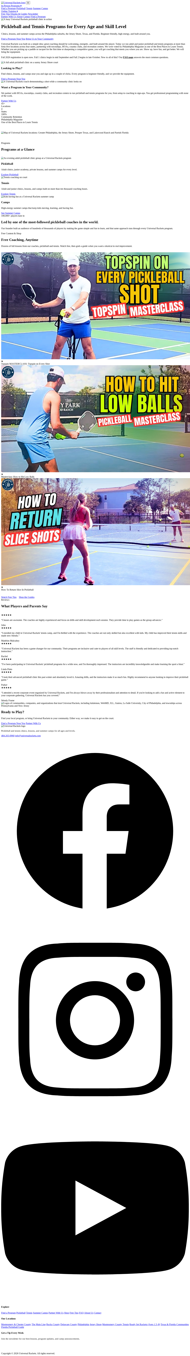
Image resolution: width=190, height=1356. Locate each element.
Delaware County (68, 1324)
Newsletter (33, 14)
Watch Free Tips (8, 597)
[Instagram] (95, 1112)
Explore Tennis (8, 194)
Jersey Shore (96, 1324)
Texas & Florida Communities (175, 1324)
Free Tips (5, 14)
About (20, 16)
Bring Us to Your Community (40, 39)
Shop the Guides (26, 597)
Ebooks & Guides (19, 14)
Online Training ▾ (9, 11)
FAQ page (128, 57)
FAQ (81, 1313)
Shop (66, 1313)
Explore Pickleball (9, 174)
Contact (26, 16)
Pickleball (21, 8)
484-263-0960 (8, 735)
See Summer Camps (10, 213)
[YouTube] (95, 1301)
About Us (88, 1313)
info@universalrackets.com (28, 735)
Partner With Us (8, 16)
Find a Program (8, 8)
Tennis (29, 8)
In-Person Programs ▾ (11, 5)
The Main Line (39, 1324)
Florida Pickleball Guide (12, 1327)
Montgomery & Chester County (16, 1324)
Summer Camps (40, 8)
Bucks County (53, 1324)
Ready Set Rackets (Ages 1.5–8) (144, 1324)
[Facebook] (95, 924)
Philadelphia (83, 1324)
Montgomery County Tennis (115, 1324)
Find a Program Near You (13, 39)
